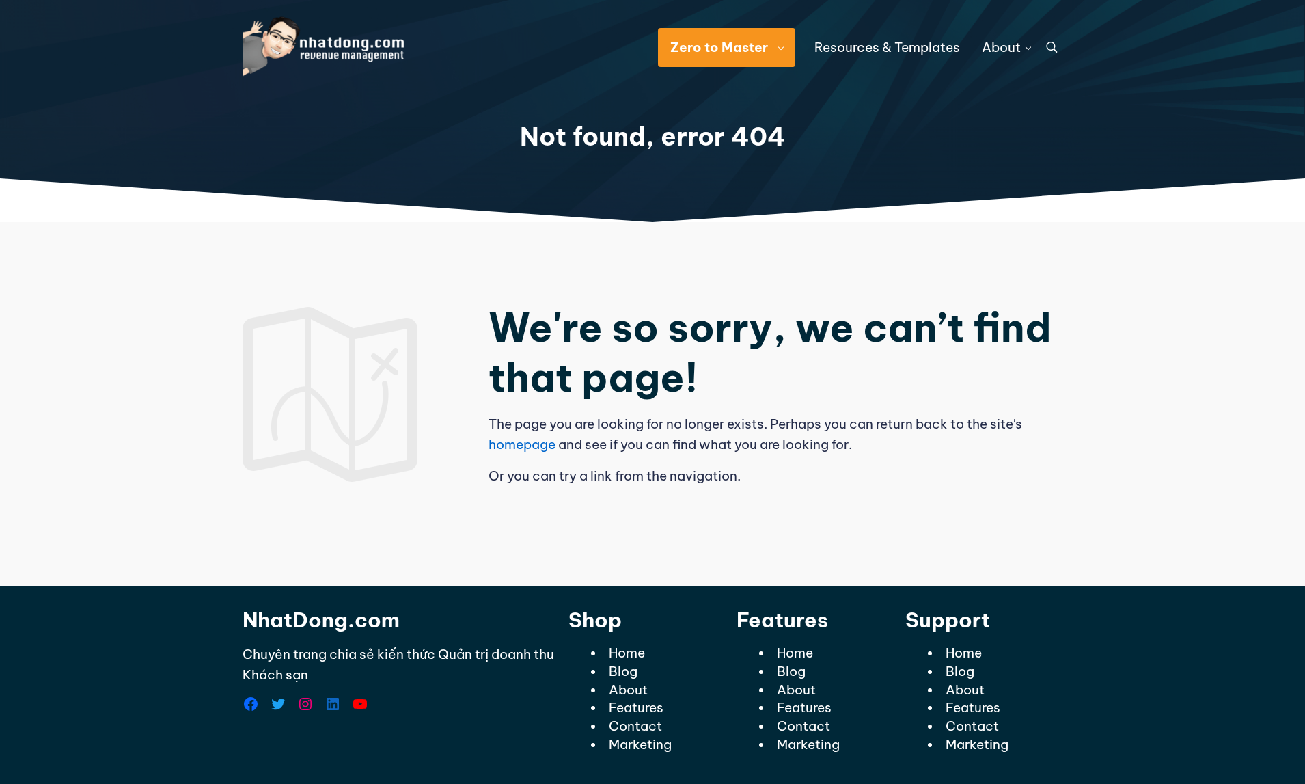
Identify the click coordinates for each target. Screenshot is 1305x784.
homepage (522, 444)
